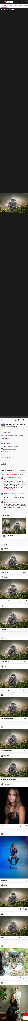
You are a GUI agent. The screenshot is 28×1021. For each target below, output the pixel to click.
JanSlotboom (7, 914)
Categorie (6, 457)
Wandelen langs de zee (7, 718)
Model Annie (4, 909)
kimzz (4, 983)
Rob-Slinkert (6, 945)
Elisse (2, 937)
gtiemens (6, 637)
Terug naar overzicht (8, 9)
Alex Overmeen (8, 477)
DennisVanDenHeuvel (8, 784)
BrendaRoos (6, 755)
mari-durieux (6, 834)
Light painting (5, 690)
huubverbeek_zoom (13, 426)
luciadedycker (7, 727)
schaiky (5, 666)
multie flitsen (4, 572)
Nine (2, 825)
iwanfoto (6, 548)
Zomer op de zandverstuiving (8, 779)
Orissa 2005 (10, 535)
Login (3, 474)
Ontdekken (4, 5)
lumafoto (6, 695)
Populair (20, 5)
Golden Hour (4, 629)
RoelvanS (6, 577)
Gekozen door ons (12, 5)
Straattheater (5, 661)
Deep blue (4, 880)
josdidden (7, 502)
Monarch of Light (5, 600)
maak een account (10, 474)
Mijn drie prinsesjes (6, 750)
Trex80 (5, 885)
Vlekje (2, 978)
